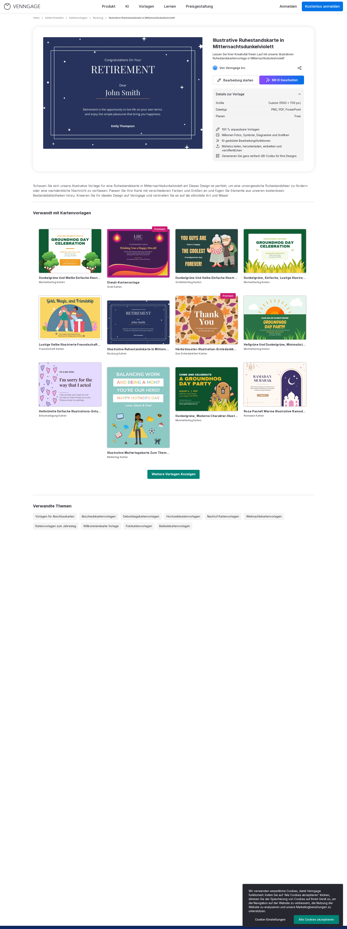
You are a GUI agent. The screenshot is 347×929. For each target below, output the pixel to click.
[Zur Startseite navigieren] (22, 6)
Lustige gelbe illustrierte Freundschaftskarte (70, 344)
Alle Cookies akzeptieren (316, 919)
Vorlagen (146, 6)
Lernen (170, 6)
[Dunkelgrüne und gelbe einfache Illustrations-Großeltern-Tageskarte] (207, 251)
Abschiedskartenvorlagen (99, 516)
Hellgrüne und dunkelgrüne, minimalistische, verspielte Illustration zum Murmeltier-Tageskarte (275, 344)
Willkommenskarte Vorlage (101, 526)
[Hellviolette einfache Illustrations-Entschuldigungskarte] (70, 384)
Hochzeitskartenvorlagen (183, 516)
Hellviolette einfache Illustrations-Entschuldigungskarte (70, 411)
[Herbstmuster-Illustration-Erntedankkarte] (207, 320)
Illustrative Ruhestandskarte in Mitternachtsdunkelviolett (138, 349)
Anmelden (288, 6)
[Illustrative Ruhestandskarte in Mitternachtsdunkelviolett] (138, 322)
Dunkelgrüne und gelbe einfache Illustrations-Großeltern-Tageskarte (207, 277)
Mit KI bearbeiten (285, 80)
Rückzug (98, 17)
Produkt (108, 6)
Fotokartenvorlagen (139, 526)
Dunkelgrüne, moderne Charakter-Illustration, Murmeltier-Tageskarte (207, 416)
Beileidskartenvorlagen (174, 526)
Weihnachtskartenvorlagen (264, 516)
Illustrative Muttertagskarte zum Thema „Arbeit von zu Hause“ (138, 452)
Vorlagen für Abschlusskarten (54, 516)
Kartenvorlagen (78, 17)
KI (127, 6)
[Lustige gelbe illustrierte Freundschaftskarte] (70, 318)
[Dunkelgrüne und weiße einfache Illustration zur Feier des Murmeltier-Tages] (70, 251)
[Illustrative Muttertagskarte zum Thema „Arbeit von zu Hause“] (138, 407)
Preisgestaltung (199, 6)
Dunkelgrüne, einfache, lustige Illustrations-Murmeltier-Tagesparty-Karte (275, 277)
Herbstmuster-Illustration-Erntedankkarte (207, 349)
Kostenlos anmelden (322, 6)
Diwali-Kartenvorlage (123, 282)
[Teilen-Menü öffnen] (299, 68)
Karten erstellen (54, 17)
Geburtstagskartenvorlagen (141, 516)
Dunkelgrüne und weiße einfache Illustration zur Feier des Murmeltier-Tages (70, 277)
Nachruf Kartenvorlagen (223, 516)
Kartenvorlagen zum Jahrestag (55, 526)
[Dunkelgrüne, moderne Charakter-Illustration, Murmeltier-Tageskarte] (207, 389)
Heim (36, 17)
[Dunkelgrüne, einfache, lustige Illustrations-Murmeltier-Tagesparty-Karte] (275, 251)
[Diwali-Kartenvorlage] (138, 253)
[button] (235, 80)
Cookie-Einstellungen (270, 919)
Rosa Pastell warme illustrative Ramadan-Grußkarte (275, 411)
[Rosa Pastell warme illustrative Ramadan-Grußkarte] (275, 384)
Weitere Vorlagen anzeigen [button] (174, 474)
